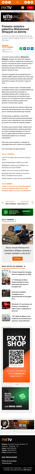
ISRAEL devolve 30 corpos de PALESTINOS (15, 170)
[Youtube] (3, 2)
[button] (17, 2)
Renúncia (27, 191)
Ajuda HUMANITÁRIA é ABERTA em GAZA (15, 162)
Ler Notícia (17, 259)
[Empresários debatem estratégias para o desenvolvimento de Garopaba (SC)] (6, 293)
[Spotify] (25, 2)
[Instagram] (9, 2)
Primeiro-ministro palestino (13, 191)
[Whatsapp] (28, 2)
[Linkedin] (32, 2)
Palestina (24, 188)
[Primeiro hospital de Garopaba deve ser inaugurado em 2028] (6, 273)
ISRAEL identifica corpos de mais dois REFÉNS (16, 178)
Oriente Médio (14, 188)
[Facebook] (6, 2)
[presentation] (4, 239)
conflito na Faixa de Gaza (12, 186)
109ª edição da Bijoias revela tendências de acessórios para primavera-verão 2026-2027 (21, 318)
